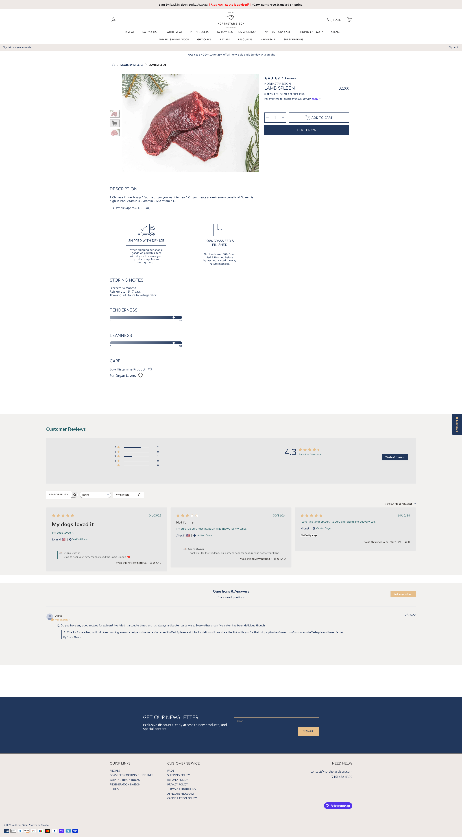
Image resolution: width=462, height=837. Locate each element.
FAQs (170, 770)
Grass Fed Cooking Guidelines (131, 775)
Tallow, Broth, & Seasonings (236, 32)
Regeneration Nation (125, 784)
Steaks (335, 32)
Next (255, 123)
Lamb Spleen (157, 65)
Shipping (269, 94)
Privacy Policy (177, 784)
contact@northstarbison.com (331, 771)
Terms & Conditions (181, 789)
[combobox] (95, 495)
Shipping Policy (178, 775)
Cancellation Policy (182, 798)
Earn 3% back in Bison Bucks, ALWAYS (183, 4)
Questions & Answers (231, 591)
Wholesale (268, 39)
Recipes (225, 39)
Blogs (114, 789)
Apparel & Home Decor (174, 39)
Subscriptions (293, 39)
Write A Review (395, 457)
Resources (245, 39)
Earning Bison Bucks (125, 779)
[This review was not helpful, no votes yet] (157, 563)
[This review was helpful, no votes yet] (151, 563)
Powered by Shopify (38, 825)
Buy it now (306, 130)
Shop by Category (311, 32)
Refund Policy (177, 779)
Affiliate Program (180, 793)
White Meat (174, 32)
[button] (336, 20)
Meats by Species (131, 65)
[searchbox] (58, 495)
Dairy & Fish (150, 32)
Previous (125, 123)
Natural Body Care (278, 32)
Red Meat (128, 32)
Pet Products (199, 32)
